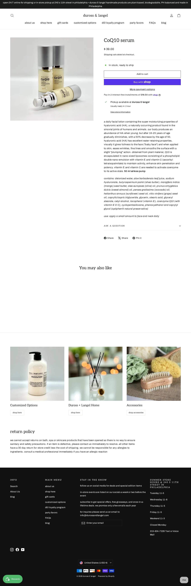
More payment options (142, 89)
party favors (136, 22)
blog (163, 22)
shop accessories (136, 412)
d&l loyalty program (113, 22)
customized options (85, 22)
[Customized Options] (37, 374)
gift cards (62, 22)
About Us (15, 491)
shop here (46, 22)
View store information (120, 112)
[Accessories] (154, 374)
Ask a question (114, 226)
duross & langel (95, 15)
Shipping (108, 54)
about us (30, 22)
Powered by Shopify (106, 576)
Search (14, 486)
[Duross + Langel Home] (96, 374)
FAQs (152, 22)
